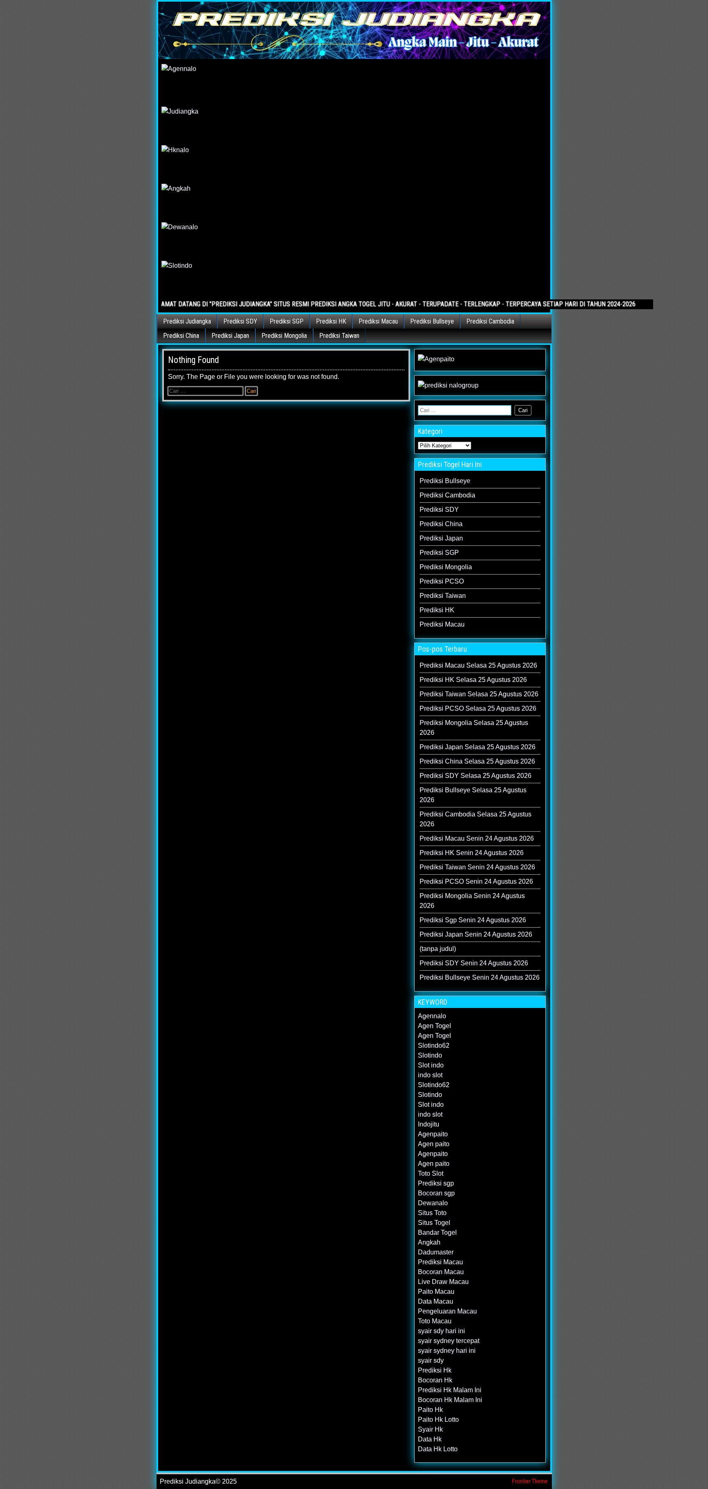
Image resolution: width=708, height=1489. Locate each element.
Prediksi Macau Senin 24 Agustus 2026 (477, 838)
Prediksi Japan (230, 336)
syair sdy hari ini (441, 1330)
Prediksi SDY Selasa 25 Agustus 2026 (475, 775)
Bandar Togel (437, 1232)
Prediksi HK (331, 321)
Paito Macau (436, 1291)
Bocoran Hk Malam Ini (450, 1399)
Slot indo (431, 1065)
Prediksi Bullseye (432, 321)
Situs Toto (432, 1212)
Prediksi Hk (435, 1370)
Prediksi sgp (436, 1183)
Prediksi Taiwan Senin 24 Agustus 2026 (477, 867)
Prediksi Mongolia (284, 336)
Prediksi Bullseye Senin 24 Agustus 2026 (480, 977)
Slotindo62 (433, 1045)
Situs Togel (434, 1222)
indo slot (430, 1075)
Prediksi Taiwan (339, 336)
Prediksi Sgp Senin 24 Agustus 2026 (473, 920)
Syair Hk (430, 1429)
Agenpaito (433, 1134)
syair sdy (431, 1360)
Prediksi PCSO (442, 581)
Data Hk (430, 1439)
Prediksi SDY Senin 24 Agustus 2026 (474, 963)
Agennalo (432, 1015)
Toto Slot (430, 1173)
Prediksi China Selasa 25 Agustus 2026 (477, 761)
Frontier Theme (530, 1481)
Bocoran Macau (441, 1271)
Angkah (429, 1242)
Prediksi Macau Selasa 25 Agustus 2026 (478, 665)
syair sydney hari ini (447, 1350)
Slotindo (430, 1055)
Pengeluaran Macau (447, 1311)
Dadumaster (436, 1252)
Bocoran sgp (436, 1193)
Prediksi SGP (287, 321)
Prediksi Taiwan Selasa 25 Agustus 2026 (479, 694)
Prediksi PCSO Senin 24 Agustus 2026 (476, 881)
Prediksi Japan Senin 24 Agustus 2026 (476, 934)
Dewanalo (433, 1202)
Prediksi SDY (240, 321)
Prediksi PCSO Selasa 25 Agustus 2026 (478, 708)
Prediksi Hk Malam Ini (449, 1389)
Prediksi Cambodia (490, 321)
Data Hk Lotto (438, 1449)
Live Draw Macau (443, 1281)
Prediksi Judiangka (187, 321)
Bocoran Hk (435, 1380)
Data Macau (435, 1301)
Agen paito (433, 1143)
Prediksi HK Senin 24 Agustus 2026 (472, 852)
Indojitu (428, 1124)
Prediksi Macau (378, 321)
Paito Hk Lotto (438, 1419)
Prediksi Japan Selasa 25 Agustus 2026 (478, 746)
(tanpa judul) (438, 948)
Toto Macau (435, 1321)
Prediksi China (181, 336)
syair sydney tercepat (448, 1340)
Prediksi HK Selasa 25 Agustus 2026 (473, 679)
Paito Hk (430, 1409)
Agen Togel (434, 1025)
